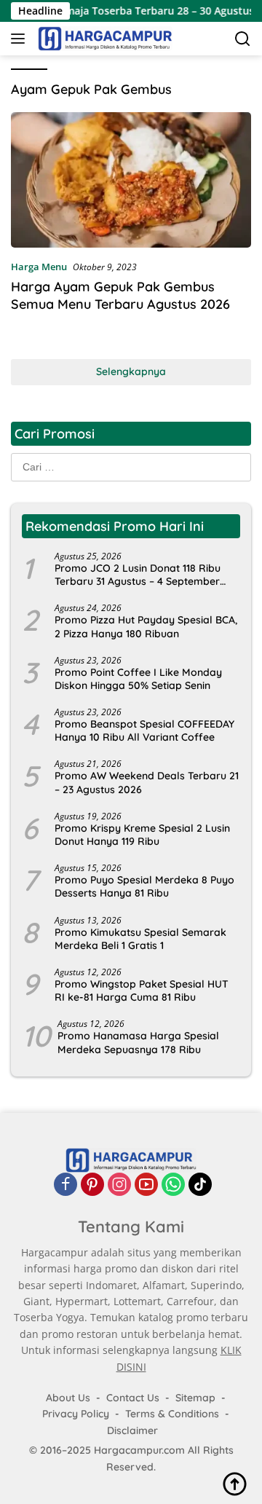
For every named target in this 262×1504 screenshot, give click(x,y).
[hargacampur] (103, 38)
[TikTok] (200, 1184)
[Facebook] (65, 1184)
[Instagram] (119, 1184)
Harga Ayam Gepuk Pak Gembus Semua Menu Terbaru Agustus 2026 (120, 295)
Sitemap (195, 1397)
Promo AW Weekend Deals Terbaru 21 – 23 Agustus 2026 (147, 782)
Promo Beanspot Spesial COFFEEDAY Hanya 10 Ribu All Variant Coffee (144, 730)
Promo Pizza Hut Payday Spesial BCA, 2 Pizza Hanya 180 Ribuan (146, 626)
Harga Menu (39, 266)
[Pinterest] (92, 1184)
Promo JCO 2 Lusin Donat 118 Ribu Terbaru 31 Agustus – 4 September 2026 (138, 575)
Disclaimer (132, 1430)
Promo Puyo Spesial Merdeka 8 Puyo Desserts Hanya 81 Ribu (144, 886)
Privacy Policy (75, 1413)
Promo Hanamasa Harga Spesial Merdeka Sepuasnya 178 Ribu (138, 1042)
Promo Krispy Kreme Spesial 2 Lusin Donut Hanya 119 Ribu (142, 835)
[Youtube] (146, 1184)
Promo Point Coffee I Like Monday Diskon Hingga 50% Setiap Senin (138, 679)
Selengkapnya (131, 371)
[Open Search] (242, 39)
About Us (68, 1397)
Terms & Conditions (172, 1413)
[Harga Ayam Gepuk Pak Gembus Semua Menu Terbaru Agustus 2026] (131, 180)
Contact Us (132, 1397)
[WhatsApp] (173, 1184)
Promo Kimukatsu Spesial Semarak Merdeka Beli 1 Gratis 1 (140, 939)
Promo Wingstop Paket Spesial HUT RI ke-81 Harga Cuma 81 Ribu (142, 990)
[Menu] (21, 38)
